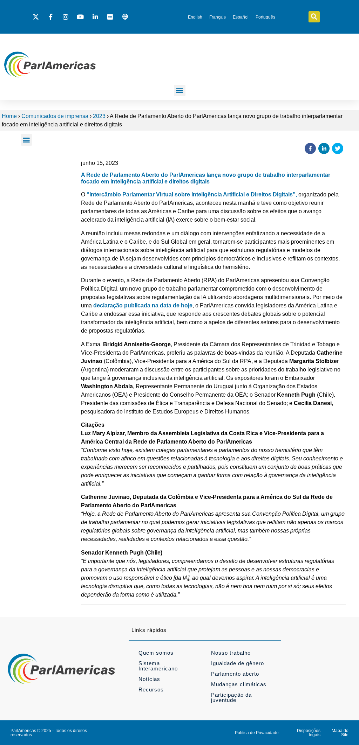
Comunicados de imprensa (54, 116)
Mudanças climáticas (238, 684)
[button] (314, 16)
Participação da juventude (231, 697)
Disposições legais (308, 732)
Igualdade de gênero (237, 663)
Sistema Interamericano (158, 665)
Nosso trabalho (231, 653)
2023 (99, 116)
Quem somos (156, 653)
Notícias (149, 679)
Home (9, 116)
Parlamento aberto (235, 674)
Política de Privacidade (257, 732)
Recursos (151, 689)
